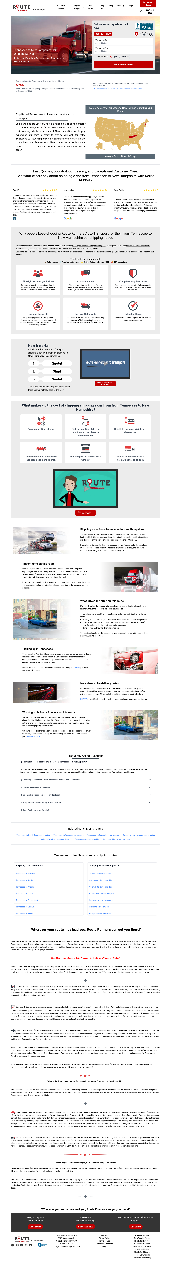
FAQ (111, 6)
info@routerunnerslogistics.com (67, 1246)
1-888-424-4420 (33, 736)
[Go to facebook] (13, 1245)
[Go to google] (35, 1245)
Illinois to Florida (142, 1249)
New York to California (142, 1246)
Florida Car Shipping (142, 1252)
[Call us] (141, 11)
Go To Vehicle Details (123, 64)
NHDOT (83, 699)
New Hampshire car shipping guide (116, 839)
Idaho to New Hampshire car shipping (56, 839)
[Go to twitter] (17, 1245)
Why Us (102, 7)
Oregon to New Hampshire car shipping (139, 835)
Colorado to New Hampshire (100, 887)
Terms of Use (104, 1241)
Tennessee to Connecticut (27, 900)
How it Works (90, 7)
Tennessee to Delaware (25, 907)
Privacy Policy (104, 1238)
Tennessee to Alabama (25, 874)
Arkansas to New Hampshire (100, 880)
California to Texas (142, 1244)
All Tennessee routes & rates (104, 89)
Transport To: (101, 48)
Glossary (120, 6)
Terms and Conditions (104, 1244)
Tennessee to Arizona (25, 887)
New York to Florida (142, 1238)
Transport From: (102, 40)
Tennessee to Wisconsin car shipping (68, 835)
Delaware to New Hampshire (101, 900)
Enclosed (125, 56)
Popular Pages (77, 7)
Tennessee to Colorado (25, 893)
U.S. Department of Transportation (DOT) (89, 246)
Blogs (130, 6)
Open (115, 56)
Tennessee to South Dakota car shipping (33, 835)
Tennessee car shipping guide (87, 839)
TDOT (77, 667)
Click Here (136, 1226)
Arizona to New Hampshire (100, 874)
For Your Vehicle (61, 7)
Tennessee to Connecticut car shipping (103, 835)
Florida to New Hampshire (99, 907)
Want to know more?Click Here (105, 383)
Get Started (35, 1226)
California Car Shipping (142, 1258)
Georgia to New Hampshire (100, 913)
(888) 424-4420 (103, 33)
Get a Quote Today (148, 3)
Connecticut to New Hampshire (102, 893)
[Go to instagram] (26, 1245)
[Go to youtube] (21, 1245)
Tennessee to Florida (24, 913)
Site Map (104, 1235)
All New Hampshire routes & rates (129, 89)
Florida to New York (142, 1241)
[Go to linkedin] (30, 1245)
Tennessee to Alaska (24, 880)
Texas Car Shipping (142, 1255)
